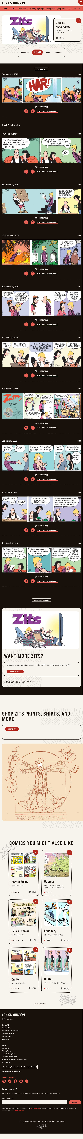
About (4, 1045)
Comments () (43, 107)
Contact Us (5, 1048)
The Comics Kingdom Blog (10, 1031)
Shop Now (12, 729)
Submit (75, 1102)
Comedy (48, 892)
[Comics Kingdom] (13, 1014)
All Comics (5, 1039)
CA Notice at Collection (9, 1057)
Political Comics (7, 1036)
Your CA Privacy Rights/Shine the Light (14, 1059)
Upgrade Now (15, 672)
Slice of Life (18, 940)
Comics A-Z (5, 1025)
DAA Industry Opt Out (8, 1054)
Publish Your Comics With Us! (11, 1071)
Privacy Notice (18, 1110)
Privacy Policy (6, 1051)
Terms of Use (6, 1062)
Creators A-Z (6, 1028)
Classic (16, 892)
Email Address (8, 1099)
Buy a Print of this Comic (47, 111)
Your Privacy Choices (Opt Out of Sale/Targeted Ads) (20, 1067)
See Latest (43, 69)
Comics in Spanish (8, 1033)
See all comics (40, 1004)
